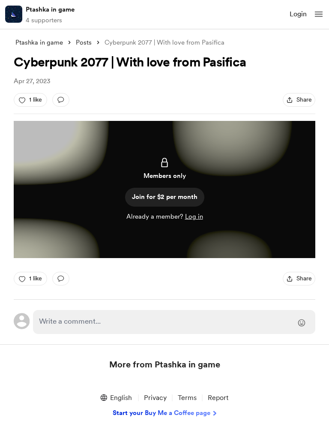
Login (298, 14)
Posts (84, 42)
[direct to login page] (174, 322)
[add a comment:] (60, 100)
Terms (187, 398)
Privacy (155, 398)
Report (218, 398)
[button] (319, 14)
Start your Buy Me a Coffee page (161, 413)
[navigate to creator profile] (13, 14)
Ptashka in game (50, 9)
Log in (194, 216)
